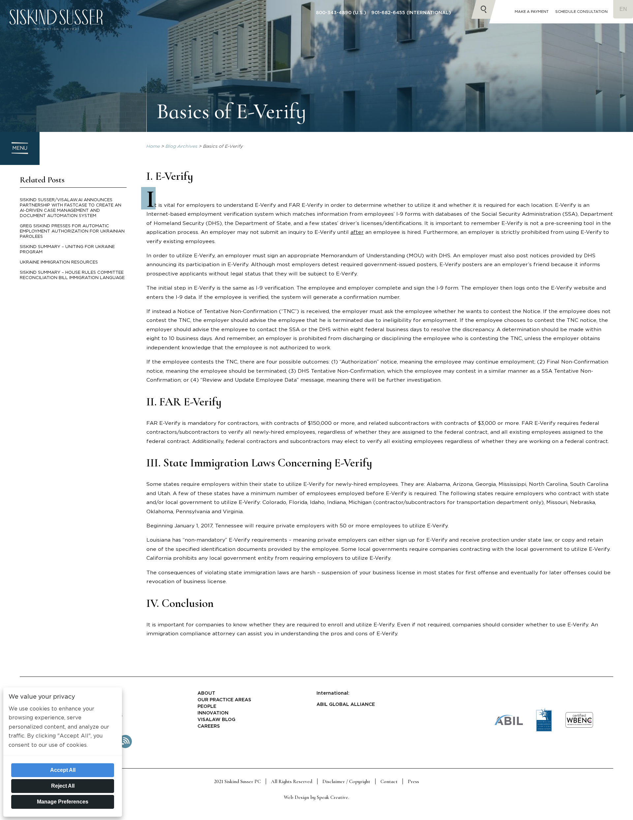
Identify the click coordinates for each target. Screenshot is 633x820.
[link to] (579, 727)
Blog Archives (181, 146)
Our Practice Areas (224, 700)
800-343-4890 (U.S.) (341, 13)
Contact (389, 781)
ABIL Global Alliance (345, 704)
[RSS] (125, 746)
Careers (208, 726)
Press (413, 781)
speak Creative (332, 797)
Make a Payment (532, 12)
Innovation (212, 713)
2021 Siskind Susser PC (237, 781)
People (206, 706)
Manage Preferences (62, 801)
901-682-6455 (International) (411, 13)
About (206, 693)
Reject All (63, 786)
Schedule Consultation (581, 12)
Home (153, 146)
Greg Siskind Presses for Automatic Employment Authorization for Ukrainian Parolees (72, 231)
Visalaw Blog (216, 719)
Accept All (62, 770)
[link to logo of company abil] (509, 724)
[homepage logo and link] (56, 38)
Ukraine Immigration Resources (59, 262)
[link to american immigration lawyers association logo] (544, 730)
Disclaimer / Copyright (346, 781)
